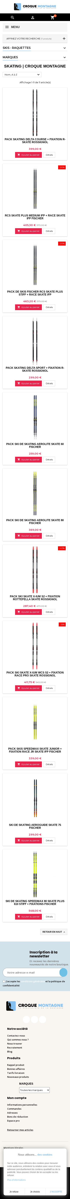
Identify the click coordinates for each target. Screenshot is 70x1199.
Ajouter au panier (28, 154)
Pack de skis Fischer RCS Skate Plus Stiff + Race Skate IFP (35, 293)
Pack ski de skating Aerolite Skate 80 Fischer (35, 522)
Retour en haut (54, 932)
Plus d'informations (16, 1180)
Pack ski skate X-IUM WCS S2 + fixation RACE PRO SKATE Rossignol (35, 674)
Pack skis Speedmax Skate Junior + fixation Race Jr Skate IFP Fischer (35, 750)
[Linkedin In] (42, 1019)
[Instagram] (34, 1019)
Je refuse (14, 1191)
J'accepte (56, 1191)
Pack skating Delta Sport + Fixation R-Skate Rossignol (35, 369)
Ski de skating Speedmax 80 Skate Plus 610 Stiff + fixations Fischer (35, 902)
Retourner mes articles (20, 1130)
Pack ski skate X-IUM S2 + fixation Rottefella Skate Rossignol (35, 598)
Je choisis (35, 1191)
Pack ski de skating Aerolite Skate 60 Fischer (35, 445)
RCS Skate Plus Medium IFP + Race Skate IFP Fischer (35, 217)
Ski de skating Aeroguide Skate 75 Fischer (35, 826)
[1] (63, 972)
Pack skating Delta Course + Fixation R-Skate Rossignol (35, 141)
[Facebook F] (26, 1019)
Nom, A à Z (23, 75)
